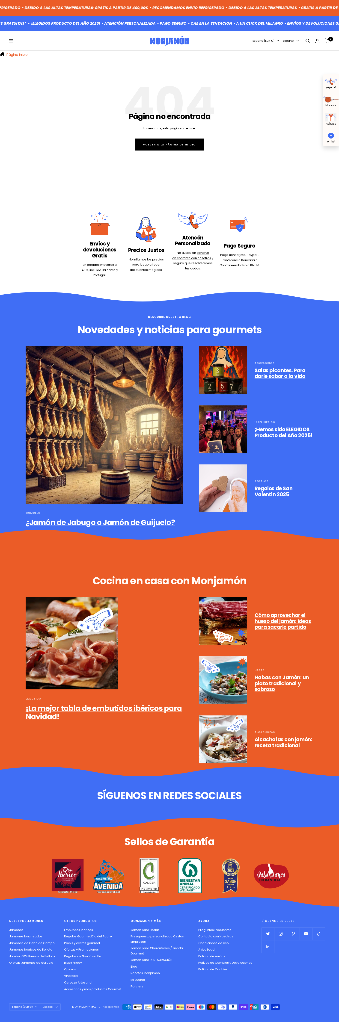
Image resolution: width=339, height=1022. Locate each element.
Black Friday (73, 962)
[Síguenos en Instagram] (280, 933)
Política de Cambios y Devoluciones (225, 962)
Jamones (16, 930)
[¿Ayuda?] (331, 81)
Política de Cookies (212, 969)
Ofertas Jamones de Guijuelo (31, 962)
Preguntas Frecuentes (214, 930)
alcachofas (265, 732)
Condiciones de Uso (213, 943)
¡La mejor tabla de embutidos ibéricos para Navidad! (104, 712)
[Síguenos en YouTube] (306, 933)
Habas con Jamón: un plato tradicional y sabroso (282, 683)
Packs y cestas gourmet (82, 943)
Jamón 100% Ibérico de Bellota (32, 956)
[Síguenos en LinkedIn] (268, 946)
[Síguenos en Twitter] (268, 933)
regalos (261, 481)
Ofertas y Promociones (81, 949)
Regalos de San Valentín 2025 (273, 491)
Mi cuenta (138, 980)
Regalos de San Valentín (82, 956)
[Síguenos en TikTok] (318, 933)
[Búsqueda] (308, 41)
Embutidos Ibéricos (78, 930)
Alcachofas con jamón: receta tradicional (283, 742)
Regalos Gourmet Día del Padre (88, 936)
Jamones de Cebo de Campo (32, 943)
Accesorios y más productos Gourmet (92, 989)
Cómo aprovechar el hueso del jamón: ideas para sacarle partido (283, 621)
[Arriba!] (331, 135)
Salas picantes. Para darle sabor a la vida (280, 373)
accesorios (264, 363)
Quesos (70, 969)
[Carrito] (327, 40)
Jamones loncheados (25, 936)
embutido (33, 698)
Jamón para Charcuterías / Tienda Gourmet (157, 951)
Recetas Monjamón (145, 973)
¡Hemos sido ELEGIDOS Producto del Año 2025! (283, 432)
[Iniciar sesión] (317, 41)
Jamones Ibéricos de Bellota (30, 949)
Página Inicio (17, 54)
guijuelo (33, 513)
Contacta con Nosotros (215, 936)
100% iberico (265, 422)
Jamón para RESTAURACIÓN (151, 960)
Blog (134, 966)
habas (260, 670)
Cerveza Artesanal (78, 982)
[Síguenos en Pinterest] (293, 933)
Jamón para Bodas (145, 930)
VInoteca (71, 976)
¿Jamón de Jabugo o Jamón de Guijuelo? (100, 522)
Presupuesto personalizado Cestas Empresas (157, 939)
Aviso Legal (206, 949)
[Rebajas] (331, 117)
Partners (137, 986)
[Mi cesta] (331, 99)
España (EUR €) (263, 41)
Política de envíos (211, 956)
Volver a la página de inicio (169, 144)
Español (288, 41)
